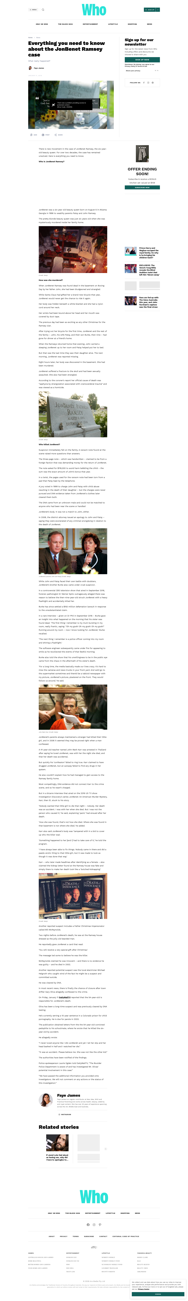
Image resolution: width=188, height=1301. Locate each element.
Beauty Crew (142, 1268)
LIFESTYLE (113, 24)
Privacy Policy (130, 66)
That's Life (70, 1271)
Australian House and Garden (41, 1257)
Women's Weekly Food (111, 1261)
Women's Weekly (108, 1257)
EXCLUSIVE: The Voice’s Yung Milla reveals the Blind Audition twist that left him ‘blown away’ (149, 270)
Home (30, 37)
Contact (103, 1236)
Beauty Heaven (143, 1264)
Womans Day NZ (72, 1261)
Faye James (39, 68)
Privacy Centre (143, 1289)
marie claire (142, 1257)
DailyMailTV (65, 997)
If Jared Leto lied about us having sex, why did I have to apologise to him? (57, 1157)
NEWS (149, 24)
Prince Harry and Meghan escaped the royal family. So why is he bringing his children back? (149, 253)
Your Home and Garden (38, 1268)
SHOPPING (132, 24)
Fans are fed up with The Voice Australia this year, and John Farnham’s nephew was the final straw (148, 302)
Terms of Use (142, 66)
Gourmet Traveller (110, 1268)
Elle (139, 1261)
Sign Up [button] (151, 10)
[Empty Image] (131, 285)
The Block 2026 (65, 24)
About (52, 1236)
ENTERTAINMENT (90, 24)
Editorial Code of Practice (126, 1236)
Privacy (63, 1236)
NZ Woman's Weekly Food (112, 1264)
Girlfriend (141, 1271)
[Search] (43, 9)
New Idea (70, 1268)
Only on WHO (42, 24)
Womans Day (71, 1257)
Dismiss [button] (158, 1294)
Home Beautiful (34, 1261)
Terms (76, 1236)
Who (68, 1264)
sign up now (142, 60)
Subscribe (89, 1236)
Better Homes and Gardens (39, 1264)
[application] (71, 105)
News (38, 37)
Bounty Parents (108, 1271)
